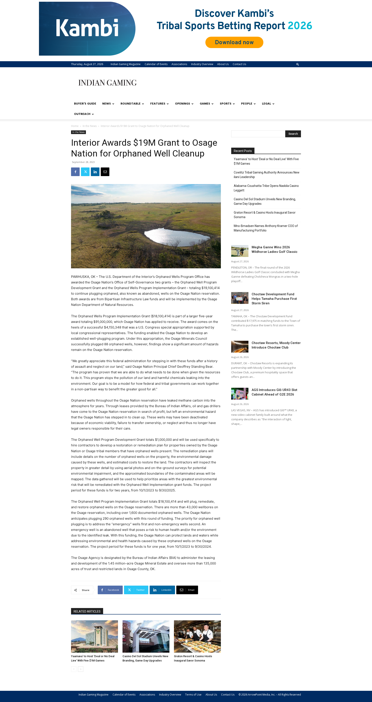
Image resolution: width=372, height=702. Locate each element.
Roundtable (131, 103)
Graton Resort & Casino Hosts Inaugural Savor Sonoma (265, 215)
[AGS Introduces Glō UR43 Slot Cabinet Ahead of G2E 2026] (239, 394)
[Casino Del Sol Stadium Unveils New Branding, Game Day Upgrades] (145, 636)
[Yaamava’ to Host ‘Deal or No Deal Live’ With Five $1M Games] (94, 636)
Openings (182, 103)
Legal (266, 103)
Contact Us (239, 64)
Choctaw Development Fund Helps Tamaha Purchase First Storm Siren (274, 298)
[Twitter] (85, 171)
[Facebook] (75, 171)
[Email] (105, 171)
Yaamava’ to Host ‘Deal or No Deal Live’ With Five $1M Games (266, 161)
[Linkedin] (95, 171)
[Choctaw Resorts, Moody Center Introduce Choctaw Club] (239, 347)
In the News (90, 126)
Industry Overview (202, 64)
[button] (297, 64)
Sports (225, 103)
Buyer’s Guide (85, 103)
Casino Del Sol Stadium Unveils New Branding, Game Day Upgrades (265, 201)
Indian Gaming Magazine (126, 64)
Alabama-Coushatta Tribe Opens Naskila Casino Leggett (266, 188)
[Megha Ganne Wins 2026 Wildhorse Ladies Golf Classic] (239, 251)
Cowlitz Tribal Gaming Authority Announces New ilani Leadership (266, 175)
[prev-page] (73, 669)
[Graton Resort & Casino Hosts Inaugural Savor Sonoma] (197, 636)
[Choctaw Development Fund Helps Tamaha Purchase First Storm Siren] (239, 298)
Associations (179, 64)
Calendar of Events (156, 64)
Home (75, 126)
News (106, 103)
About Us (223, 64)
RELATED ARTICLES (87, 611)
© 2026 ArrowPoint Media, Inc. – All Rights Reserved (270, 694)
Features (157, 103)
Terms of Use (193, 694)
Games (205, 103)
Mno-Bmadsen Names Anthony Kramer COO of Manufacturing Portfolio (266, 228)
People (246, 103)
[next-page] (80, 669)
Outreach (82, 114)
